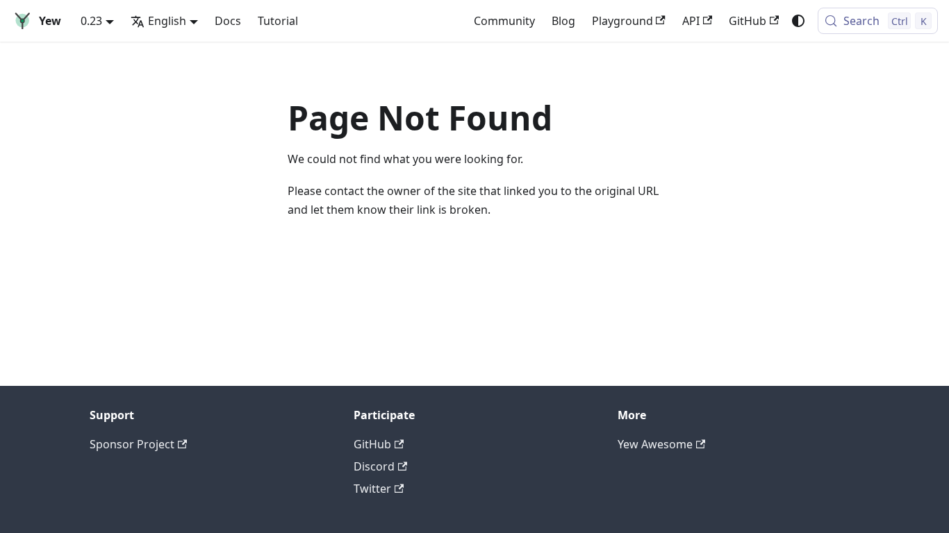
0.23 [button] (91, 20)
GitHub (747, 20)
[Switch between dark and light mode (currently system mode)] (798, 21)
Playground (622, 20)
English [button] (167, 20)
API (691, 20)
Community (504, 20)
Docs (228, 20)
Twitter (372, 488)
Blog (563, 20)
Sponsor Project (132, 444)
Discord (374, 466)
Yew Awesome (655, 444)
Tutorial (278, 20)
